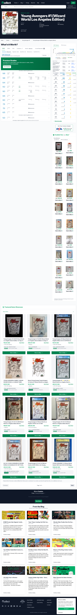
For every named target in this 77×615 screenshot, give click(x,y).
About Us (33, 2)
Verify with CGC (73, 64)
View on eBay (13, 352)
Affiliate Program (30, 607)
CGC (3, 48)
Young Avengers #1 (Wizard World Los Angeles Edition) (44, 40)
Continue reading (6, 534)
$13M (4, 527)
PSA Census (63, 45)
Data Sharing (40, 602)
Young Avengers (15, 40)
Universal (6, 51)
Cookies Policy (69, 604)
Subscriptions (30, 602)
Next (72, 485)
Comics (7, 40)
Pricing (27, 2)
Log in (68, 2)
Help (38, 2)
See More (38, 501)
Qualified (23, 51)
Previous (5, 485)
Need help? (49, 602)
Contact (43, 2)
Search (28, 48)
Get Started (7, 66)
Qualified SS (37, 51)
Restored (29, 51)
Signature (15, 51)
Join (73, 3)
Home (2, 40)
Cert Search (70, 6)
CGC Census (56, 45)
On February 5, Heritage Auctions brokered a (13, 525)
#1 (5, 528)
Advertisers (29, 605)
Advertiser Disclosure (71, 7)
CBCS (8, 48)
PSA (13, 48)
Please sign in (32, 73)
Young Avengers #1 (26, 40)
